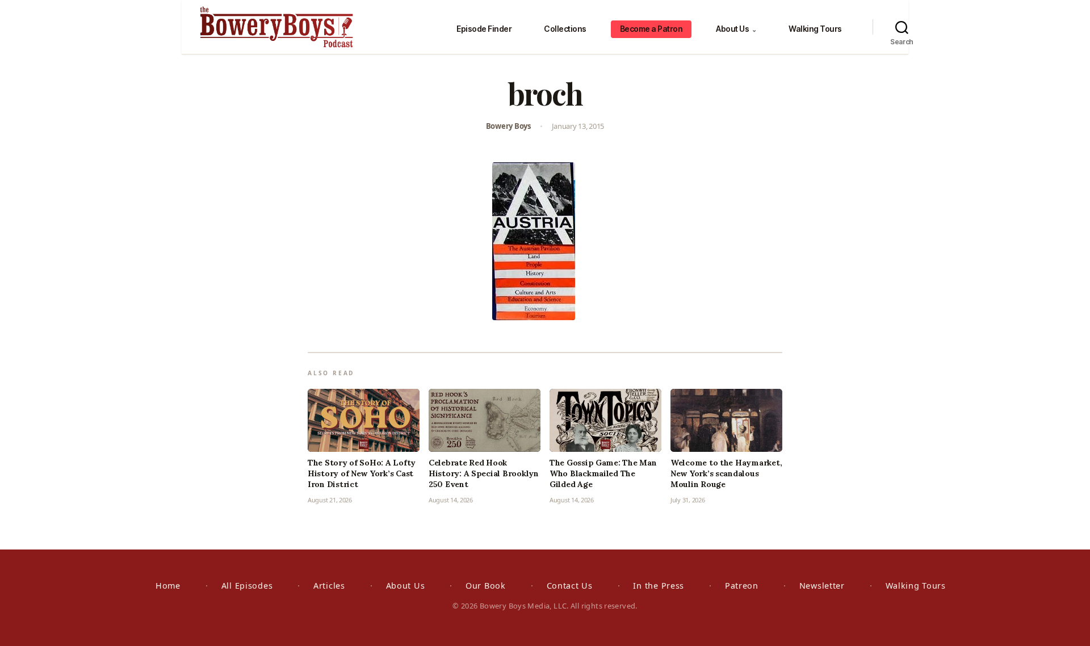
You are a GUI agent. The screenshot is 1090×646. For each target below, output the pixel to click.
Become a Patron (651, 28)
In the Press (658, 585)
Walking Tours (815, 28)
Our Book (486, 585)
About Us (736, 28)
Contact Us (570, 585)
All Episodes (247, 585)
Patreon (741, 585)
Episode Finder (484, 28)
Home (168, 585)
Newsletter (822, 585)
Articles (329, 585)
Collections (565, 28)
